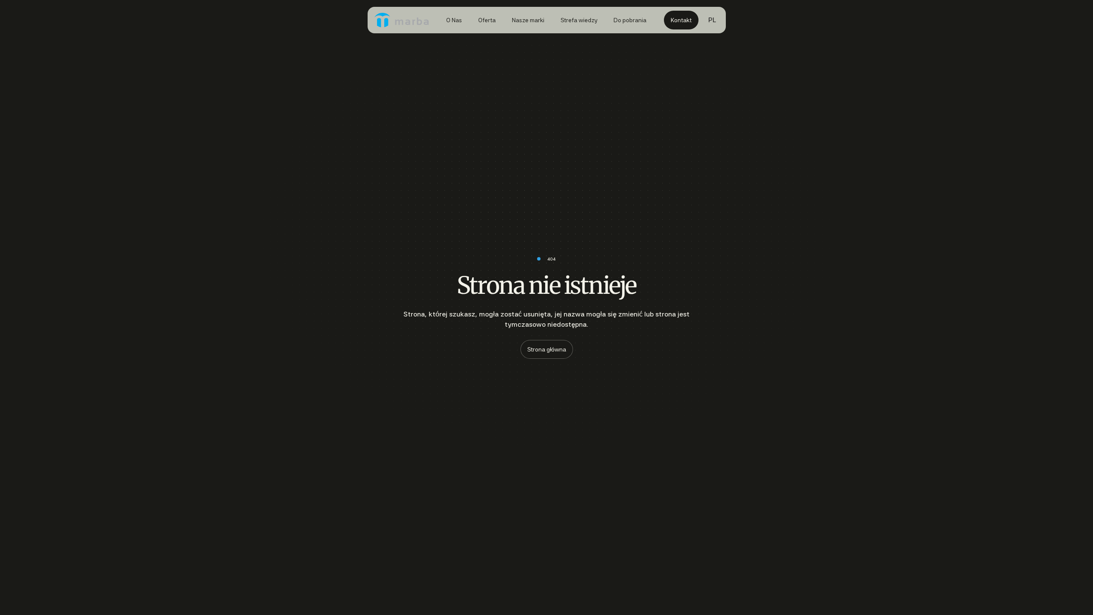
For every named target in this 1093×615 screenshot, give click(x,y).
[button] (712, 20)
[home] (401, 20)
